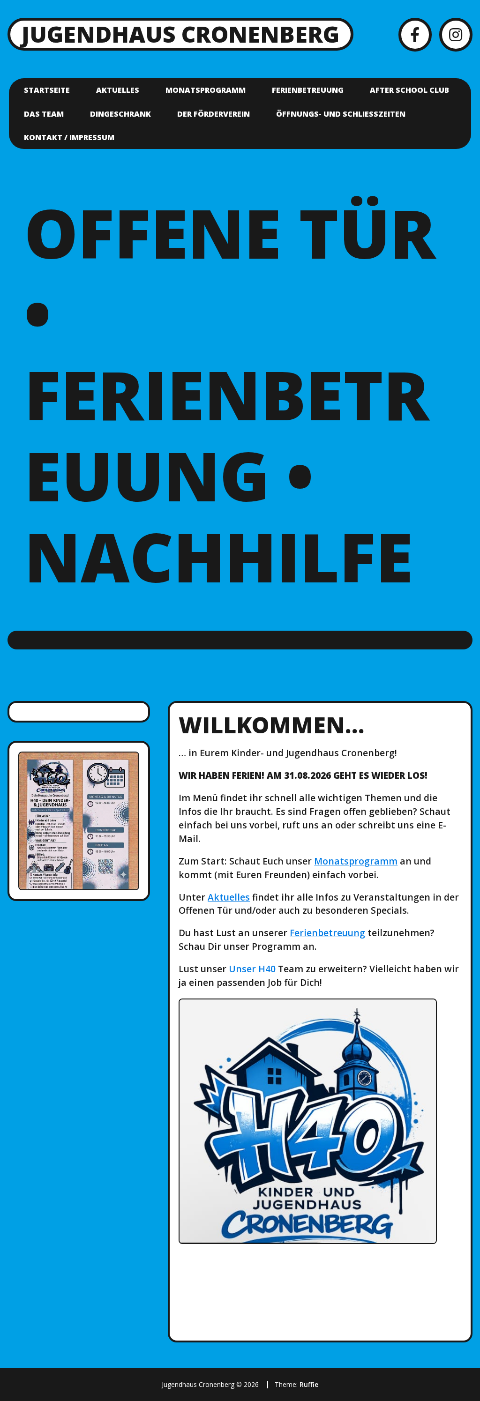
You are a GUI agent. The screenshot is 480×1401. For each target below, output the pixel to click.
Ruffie (309, 1384)
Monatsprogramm (205, 90)
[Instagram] (455, 34)
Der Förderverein (213, 114)
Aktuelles (117, 90)
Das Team (44, 114)
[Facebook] (415, 34)
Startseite (47, 90)
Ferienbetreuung (308, 90)
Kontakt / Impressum (69, 137)
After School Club (409, 90)
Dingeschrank (120, 114)
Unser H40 (252, 968)
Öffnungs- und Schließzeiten (340, 114)
